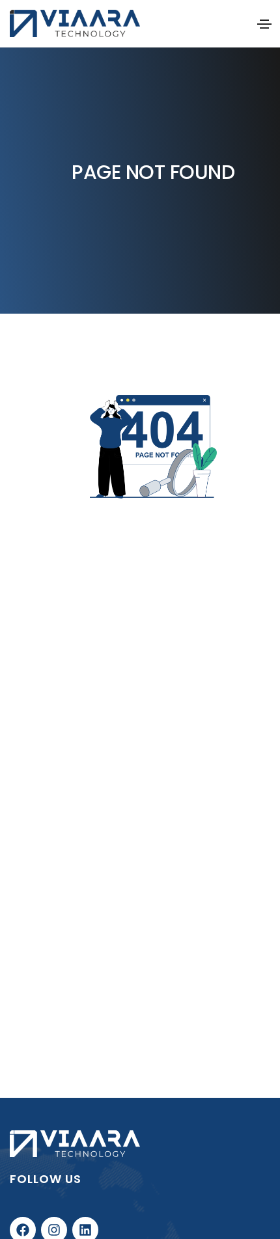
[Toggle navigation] (264, 24)
